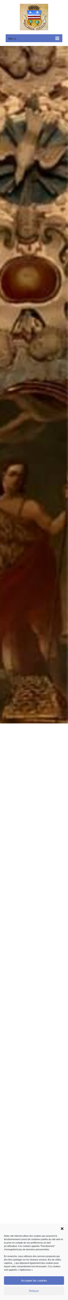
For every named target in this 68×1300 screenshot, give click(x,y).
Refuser (34, 1290)
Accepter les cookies (34, 1280)
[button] (62, 1229)
